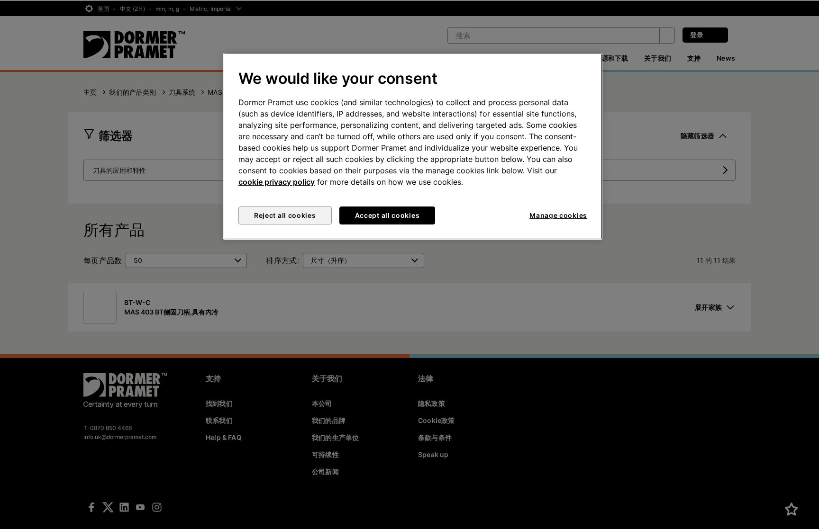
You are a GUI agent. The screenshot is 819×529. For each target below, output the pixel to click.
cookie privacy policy (276, 182)
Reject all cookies (285, 215)
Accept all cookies (387, 215)
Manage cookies (558, 215)
